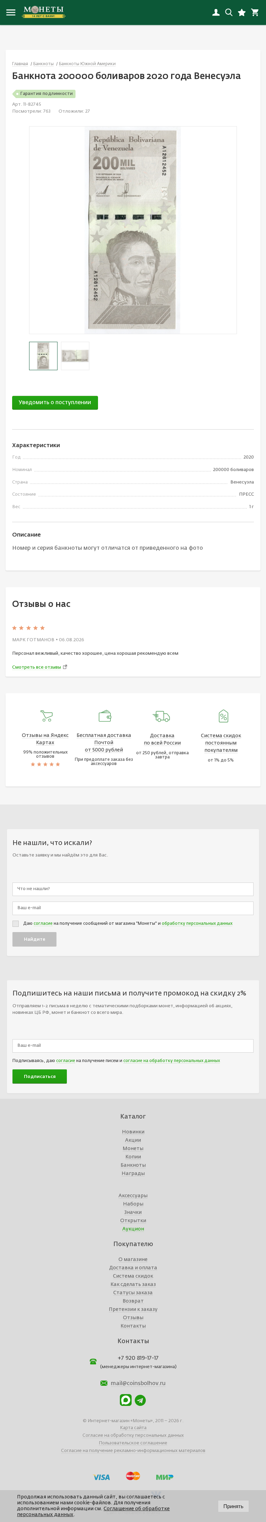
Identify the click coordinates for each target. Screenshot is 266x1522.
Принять (233, 1506)
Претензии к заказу (133, 1309)
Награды (133, 1173)
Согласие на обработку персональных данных (133, 1435)
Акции (133, 1140)
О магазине (133, 1259)
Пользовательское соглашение (133, 1443)
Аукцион (133, 1229)
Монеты (133, 1148)
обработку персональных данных (197, 924)
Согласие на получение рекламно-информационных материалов (133, 1451)
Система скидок (133, 1276)
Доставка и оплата (133, 1268)
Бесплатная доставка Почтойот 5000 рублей (104, 743)
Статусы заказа (133, 1292)
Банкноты (133, 1165)
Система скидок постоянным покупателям (221, 743)
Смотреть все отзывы (36, 667)
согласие (43, 924)
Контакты (133, 1326)
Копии (133, 1157)
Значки (133, 1212)
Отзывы (133, 1317)
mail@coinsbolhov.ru (138, 1383)
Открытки (133, 1220)
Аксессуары (133, 1195)
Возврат (133, 1301)
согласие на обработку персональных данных (171, 1061)
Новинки (133, 1132)
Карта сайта (133, 1428)
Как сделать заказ (133, 1284)
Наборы (133, 1204)
